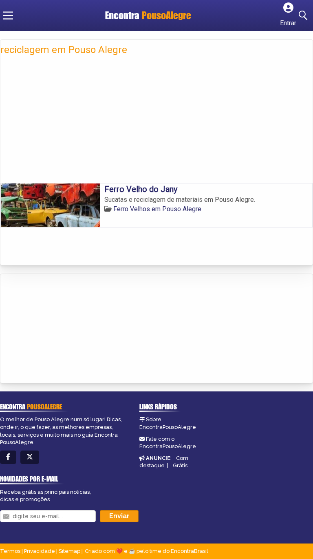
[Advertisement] (156, 122)
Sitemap (69, 551)
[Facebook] (8, 457)
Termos (10, 551)
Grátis (180, 465)
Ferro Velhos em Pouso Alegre (157, 209)
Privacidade (39, 551)
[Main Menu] (8, 15)
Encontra (148, 15)
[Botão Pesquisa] (304, 15)
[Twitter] (29, 457)
